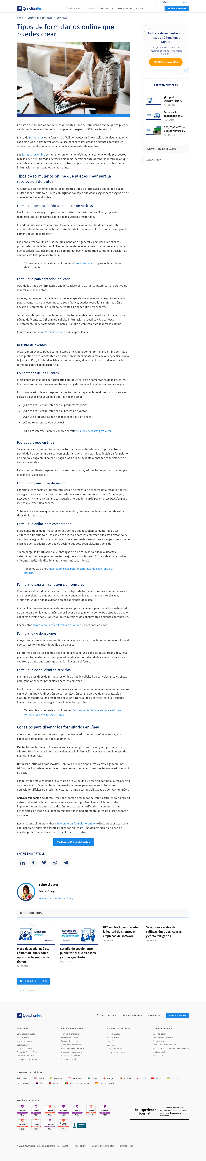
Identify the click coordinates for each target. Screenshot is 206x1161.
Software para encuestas (26, 1034)
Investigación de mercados (27, 1059)
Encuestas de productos (70, 1056)
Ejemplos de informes (69, 1038)
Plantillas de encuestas (70, 1034)
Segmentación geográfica (27, 1052)
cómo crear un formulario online (75, 823)
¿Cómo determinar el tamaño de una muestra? (171, 1048)
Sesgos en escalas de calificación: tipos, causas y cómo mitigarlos (164, 931)
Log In (184, 2)
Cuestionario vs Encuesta (163, 1038)
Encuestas (62, 18)
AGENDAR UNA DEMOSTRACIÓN (73, 841)
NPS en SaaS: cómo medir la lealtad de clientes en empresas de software (120, 931)
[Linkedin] (22, 862)
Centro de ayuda (134, 1015)
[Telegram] (65, 862)
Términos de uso (126, 1146)
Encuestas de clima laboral (71, 1052)
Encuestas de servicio (69, 1059)
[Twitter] (44, 862)
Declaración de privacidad (103, 1146)
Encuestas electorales (25, 1056)
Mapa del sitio (81, 1146)
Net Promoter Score (160, 1056)
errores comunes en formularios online (57, 625)
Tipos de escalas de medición (164, 1045)
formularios (36, 137)
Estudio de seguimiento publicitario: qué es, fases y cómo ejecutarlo (78, 953)
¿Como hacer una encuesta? (72, 1045)
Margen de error (159, 1041)
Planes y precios (113, 1038)
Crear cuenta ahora (166, 62)
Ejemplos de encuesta (115, 1049)
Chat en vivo (154, 1015)
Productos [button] (72, 8)
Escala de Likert (159, 1052)
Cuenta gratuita (177, 1015)
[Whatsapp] (55, 862)
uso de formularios (85, 263)
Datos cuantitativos (25, 1049)
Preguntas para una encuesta (72, 1048)
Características (124, 8)
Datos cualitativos (24, 1045)
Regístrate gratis (177, 8)
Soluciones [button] (89, 8)
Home (20, 18)
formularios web (55, 332)
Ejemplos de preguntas (70, 1041)
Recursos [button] (106, 8)
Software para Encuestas (40, 18)
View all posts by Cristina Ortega (56, 898)
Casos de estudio (159, 1034)
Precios (139, 8)
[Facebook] (33, 862)
